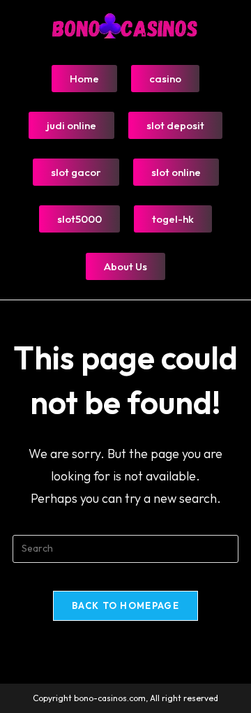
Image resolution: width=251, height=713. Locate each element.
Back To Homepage (125, 605)
